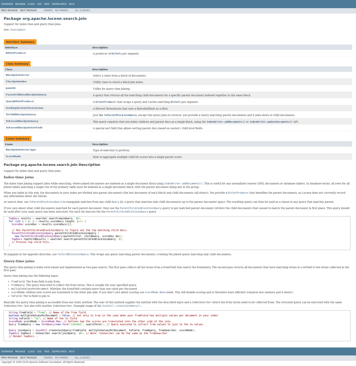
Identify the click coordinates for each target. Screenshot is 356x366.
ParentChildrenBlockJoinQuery (26, 94)
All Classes (82, 10)
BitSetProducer (16, 53)
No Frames (61, 10)
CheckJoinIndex (16, 81)
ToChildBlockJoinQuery (21, 114)
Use (39, 4)
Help (72, 4)
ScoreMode (13, 156)
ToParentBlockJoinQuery (22, 121)
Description (17, 29)
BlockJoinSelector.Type (21, 149)
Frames (48, 10)
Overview (7, 4)
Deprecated (59, 4)
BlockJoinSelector (17, 75)
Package (20, 4)
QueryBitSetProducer (20, 101)
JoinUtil (10, 88)
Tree (47, 4)
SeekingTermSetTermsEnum (24, 108)
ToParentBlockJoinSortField (24, 127)
